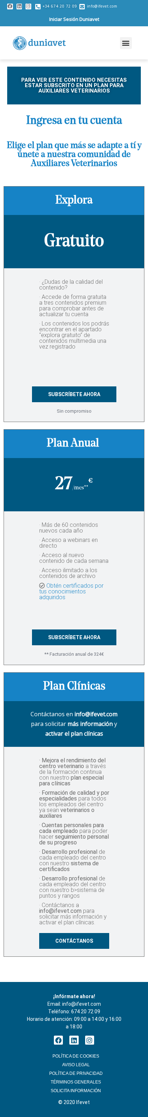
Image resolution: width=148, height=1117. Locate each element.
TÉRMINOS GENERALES (76, 1082)
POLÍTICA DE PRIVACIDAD (76, 1073)
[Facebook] (10, 6)
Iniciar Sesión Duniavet (74, 19)
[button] (126, 43)
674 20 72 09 (85, 1011)
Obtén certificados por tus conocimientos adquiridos (71, 591)
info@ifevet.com (102, 6)
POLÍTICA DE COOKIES (75, 1056)
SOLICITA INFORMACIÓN (76, 1090)
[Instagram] (28, 6)
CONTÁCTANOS (74, 941)
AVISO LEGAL (76, 1064)
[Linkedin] (19, 6)
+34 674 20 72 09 (60, 6)
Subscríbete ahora (74, 394)
